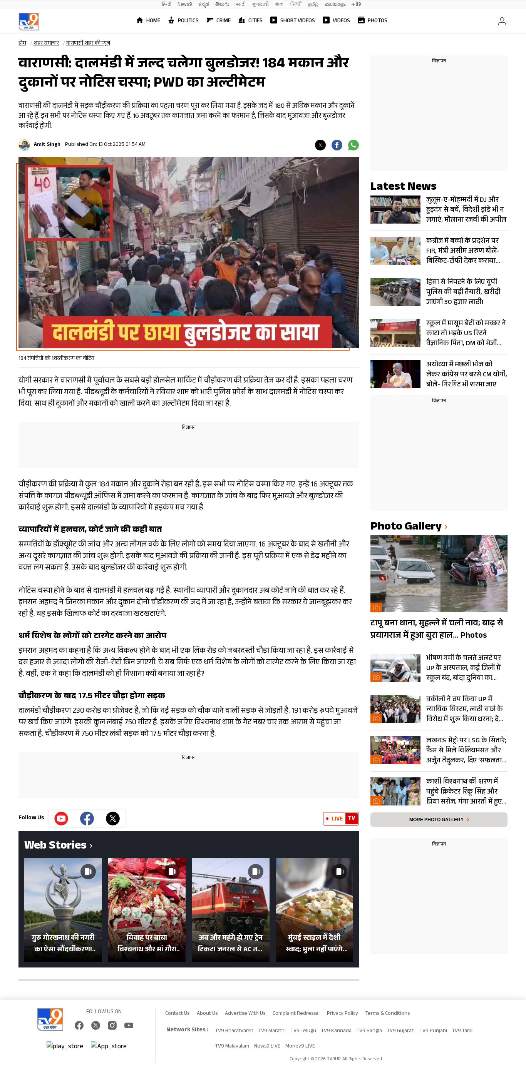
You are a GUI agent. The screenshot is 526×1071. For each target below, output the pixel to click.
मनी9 (356, 5)
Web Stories (55, 847)
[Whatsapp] (353, 145)
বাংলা (279, 5)
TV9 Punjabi (433, 1031)
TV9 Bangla (369, 1031)
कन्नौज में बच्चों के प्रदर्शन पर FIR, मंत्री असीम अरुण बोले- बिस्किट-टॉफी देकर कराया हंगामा (462, 251)
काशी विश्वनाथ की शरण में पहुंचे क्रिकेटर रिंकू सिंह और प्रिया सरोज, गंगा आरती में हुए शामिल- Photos (464, 792)
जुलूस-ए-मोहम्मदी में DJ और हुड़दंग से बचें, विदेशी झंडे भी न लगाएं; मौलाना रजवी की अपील (466, 210)
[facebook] (337, 145)
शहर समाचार (46, 43)
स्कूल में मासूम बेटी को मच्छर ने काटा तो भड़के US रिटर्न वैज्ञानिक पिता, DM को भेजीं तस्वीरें (466, 333)
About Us (207, 1014)
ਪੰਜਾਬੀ (296, 5)
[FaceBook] (79, 1025)
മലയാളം (335, 5)
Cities (255, 21)
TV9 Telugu (303, 1031)
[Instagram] (112, 1025)
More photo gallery (436, 819)
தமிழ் (313, 5)
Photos (377, 21)
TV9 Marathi (272, 1031)
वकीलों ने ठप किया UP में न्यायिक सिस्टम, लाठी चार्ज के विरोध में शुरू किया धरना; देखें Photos (465, 709)
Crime (223, 21)
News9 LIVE (267, 1046)
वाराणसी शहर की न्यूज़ (88, 43)
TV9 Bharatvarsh (234, 1031)
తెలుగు (222, 5)
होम (22, 43)
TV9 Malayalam (232, 1046)
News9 (185, 5)
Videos (341, 21)
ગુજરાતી (260, 5)
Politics (188, 21)
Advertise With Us (245, 1014)
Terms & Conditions (387, 1014)
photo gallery (406, 528)
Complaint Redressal (296, 1014)
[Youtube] (61, 818)
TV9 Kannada (336, 1031)
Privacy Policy (342, 1014)
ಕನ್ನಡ (203, 5)
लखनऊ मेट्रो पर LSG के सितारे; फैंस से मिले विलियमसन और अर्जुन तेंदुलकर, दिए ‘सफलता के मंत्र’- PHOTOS (466, 750)
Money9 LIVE (300, 1046)
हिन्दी (166, 5)
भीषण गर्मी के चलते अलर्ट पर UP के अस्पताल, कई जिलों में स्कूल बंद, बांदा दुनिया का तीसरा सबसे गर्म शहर (463, 668)
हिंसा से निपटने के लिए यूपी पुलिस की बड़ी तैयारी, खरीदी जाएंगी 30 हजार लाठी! (463, 292)
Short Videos (297, 21)
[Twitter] (320, 145)
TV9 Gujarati (401, 1031)
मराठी (241, 5)
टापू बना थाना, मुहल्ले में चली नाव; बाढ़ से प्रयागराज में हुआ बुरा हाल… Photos (436, 630)
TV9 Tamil (463, 1031)
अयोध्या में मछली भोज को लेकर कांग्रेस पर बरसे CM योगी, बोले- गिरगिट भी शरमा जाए (466, 374)
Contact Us (177, 1014)
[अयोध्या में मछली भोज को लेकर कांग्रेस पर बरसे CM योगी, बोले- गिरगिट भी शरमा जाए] (395, 374)
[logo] (28, 21)
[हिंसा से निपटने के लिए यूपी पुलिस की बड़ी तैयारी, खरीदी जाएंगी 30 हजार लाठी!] (395, 292)
